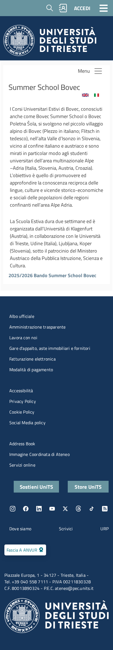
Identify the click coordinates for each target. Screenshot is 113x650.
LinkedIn (39, 508)
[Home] (49, 42)
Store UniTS (88, 487)
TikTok (91, 508)
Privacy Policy (22, 401)
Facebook (25, 508)
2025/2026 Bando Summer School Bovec (52, 275)
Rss (104, 508)
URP (104, 528)
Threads (78, 508)
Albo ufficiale (21, 316)
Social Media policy (27, 422)
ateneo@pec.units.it (74, 588)
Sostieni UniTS (36, 487)
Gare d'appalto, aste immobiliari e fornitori (49, 348)
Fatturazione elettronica (32, 359)
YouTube (52, 508)
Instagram (12, 508)
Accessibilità (21, 390)
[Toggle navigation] (104, 8)
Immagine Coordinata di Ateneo (39, 454)
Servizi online (22, 465)
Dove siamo (20, 528)
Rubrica (63, 8)
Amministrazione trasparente (37, 327)
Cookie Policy (22, 412)
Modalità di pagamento (31, 369)
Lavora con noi (23, 337)
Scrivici (66, 528)
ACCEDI (82, 8)
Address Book (22, 443)
